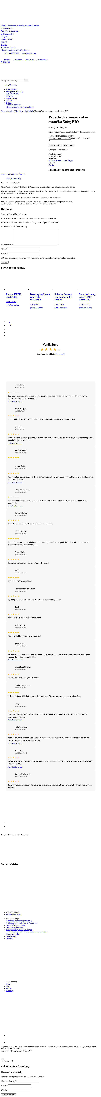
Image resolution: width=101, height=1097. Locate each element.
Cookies (9, 938)
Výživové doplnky (13, 105)
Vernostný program (24, 26)
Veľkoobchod (10, 26)
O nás (8, 984)
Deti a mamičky (12, 94)
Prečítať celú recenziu (15, 401)
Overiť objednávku (8, 1095)
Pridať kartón (68, 145)
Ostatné (9, 100)
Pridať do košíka (55, 145)
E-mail (4, 253)
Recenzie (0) (16, 178)
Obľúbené (17, 60)
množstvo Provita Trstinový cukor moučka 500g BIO (69, 138)
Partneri (9, 988)
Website (4, 1090)
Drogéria (9, 96)
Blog (3, 26)
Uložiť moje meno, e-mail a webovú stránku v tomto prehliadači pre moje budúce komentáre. (39, 258)
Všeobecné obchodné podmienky (19, 921)
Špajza (8, 103)
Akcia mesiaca (11, 89)
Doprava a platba (12, 934)
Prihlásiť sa (29, 60)
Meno (4, 249)
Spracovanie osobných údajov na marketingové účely (26, 932)
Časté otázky (11, 936)
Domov (7, 60)
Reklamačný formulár (14, 927)
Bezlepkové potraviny (14, 92)
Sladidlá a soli (20, 111)
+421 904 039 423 (11, 53)
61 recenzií (59, 354)
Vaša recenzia (7, 245)
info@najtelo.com (29, 53)
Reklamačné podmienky (15, 925)
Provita (51, 165)
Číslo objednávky (8, 1081)
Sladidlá (30, 111)
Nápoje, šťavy (11, 98)
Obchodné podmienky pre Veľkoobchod (21, 923)
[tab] (8, 178)
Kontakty (35, 26)
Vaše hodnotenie (8, 227)
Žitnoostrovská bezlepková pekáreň (20, 107)
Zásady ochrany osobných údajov (19, 930)
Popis (8, 178)
